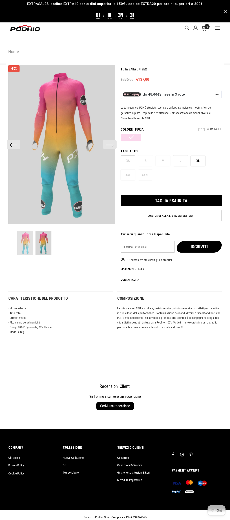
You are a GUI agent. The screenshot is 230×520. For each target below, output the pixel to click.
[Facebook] (176, 454)
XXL (127, 175)
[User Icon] (195, 28)
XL (198, 161)
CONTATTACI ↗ (130, 279)
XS (128, 161)
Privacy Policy (16, 465)
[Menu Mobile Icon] (215, 28)
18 (128, 260)
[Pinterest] (194, 454)
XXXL (145, 175)
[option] (61, 145)
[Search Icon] (187, 28)
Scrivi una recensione (115, 406)
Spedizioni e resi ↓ (132, 269)
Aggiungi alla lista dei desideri (171, 215)
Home (13, 51)
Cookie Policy (16, 473)
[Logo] (25, 28)
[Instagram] (184, 454)
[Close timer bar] (225, 11)
